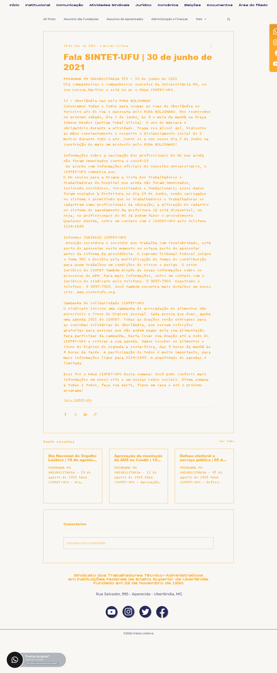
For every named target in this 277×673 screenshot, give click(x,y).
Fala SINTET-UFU (77, 400)
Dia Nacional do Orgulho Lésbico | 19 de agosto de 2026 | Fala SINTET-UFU (72, 458)
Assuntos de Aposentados (125, 19)
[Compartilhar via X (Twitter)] (75, 414)
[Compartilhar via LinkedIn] (85, 414)
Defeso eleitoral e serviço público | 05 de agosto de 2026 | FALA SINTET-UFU (202, 458)
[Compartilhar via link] (95, 414)
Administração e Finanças (169, 19)
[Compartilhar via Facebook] (65, 414)
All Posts (49, 19)
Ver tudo (226, 441)
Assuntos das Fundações (81, 19)
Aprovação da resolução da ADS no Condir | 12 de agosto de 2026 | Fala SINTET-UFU (138, 458)
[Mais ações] (211, 46)
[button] (229, 19)
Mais (199, 19)
